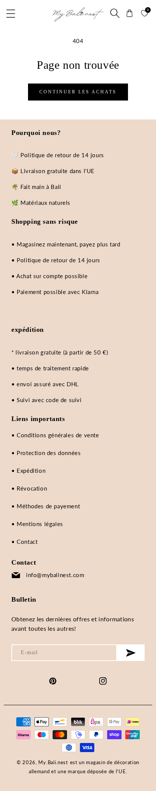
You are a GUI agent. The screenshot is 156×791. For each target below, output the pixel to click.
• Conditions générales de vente (55, 435)
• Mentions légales (37, 523)
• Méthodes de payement (45, 506)
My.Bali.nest (53, 762)
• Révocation (29, 488)
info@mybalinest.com (55, 574)
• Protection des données (46, 452)
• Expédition (28, 470)
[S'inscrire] (131, 652)
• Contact (24, 541)
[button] (11, 13)
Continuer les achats (78, 91)
